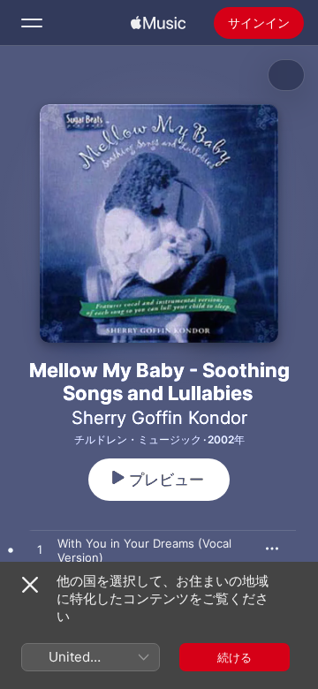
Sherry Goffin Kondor (159, 417)
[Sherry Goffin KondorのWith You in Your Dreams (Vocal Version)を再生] (39, 550)
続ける (234, 657)
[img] (158, 23)
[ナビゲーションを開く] (31, 23)
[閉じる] (30, 585)
